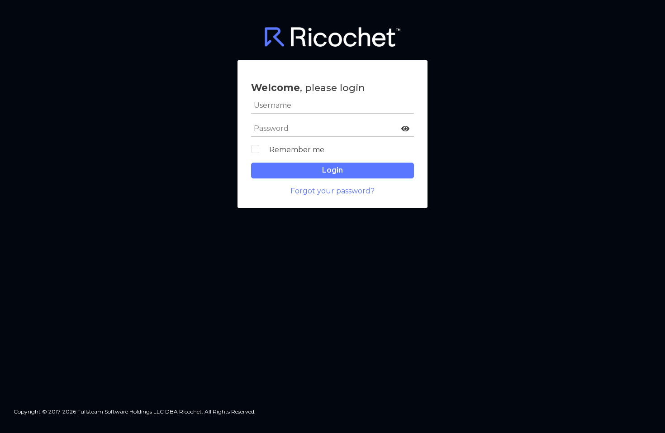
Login (332, 170)
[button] (405, 128)
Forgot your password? (332, 191)
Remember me (296, 149)
